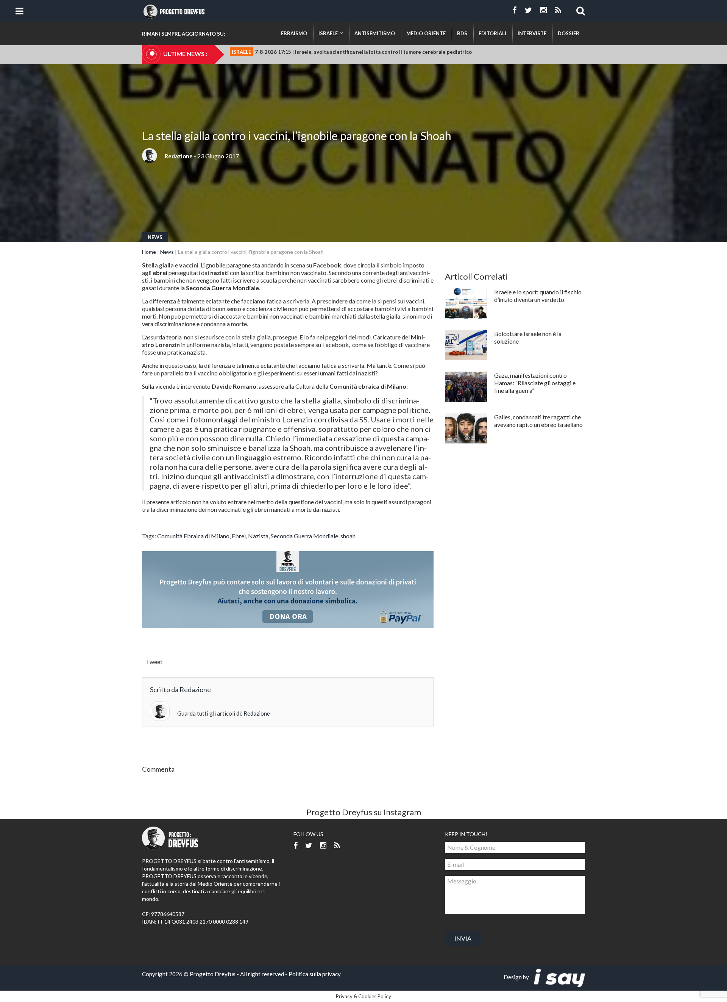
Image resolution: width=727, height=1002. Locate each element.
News (155, 237)
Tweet (154, 661)
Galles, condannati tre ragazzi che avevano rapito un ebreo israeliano (538, 420)
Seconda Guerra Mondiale (304, 535)
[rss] (558, 10)
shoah (348, 535)
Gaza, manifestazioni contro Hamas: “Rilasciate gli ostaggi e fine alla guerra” (535, 383)
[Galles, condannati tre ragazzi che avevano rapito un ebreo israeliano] (466, 428)
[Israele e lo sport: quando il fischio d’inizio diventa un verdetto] (466, 303)
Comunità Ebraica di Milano (193, 535)
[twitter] (528, 10)
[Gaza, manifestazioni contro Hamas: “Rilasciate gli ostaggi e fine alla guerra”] (466, 387)
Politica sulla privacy (315, 974)
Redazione (179, 156)
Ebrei (239, 535)
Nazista (258, 535)
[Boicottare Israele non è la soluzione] (466, 345)
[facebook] (514, 10)
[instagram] (543, 10)
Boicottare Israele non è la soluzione (528, 337)
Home (149, 252)
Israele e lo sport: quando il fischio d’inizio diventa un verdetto (538, 295)
